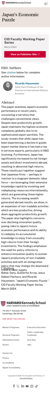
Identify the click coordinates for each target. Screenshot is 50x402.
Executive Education (36, 327)
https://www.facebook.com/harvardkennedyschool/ (14, 386)
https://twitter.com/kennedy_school (18, 386)
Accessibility (8, 363)
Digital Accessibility (11, 367)
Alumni (5, 345)
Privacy (5, 358)
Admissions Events (10, 340)
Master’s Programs (10, 327)
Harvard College (26, 378)
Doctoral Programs (10, 335)
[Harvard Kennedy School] (16, 3)
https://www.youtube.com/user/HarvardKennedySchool (27, 386)
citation (11, 72)
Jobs (29, 345)
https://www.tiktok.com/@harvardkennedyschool (36, 386)
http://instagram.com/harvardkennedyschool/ (32, 386)
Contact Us (7, 353)
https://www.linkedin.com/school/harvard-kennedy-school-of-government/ (23, 386)
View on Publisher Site (24, 54)
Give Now (31, 340)
